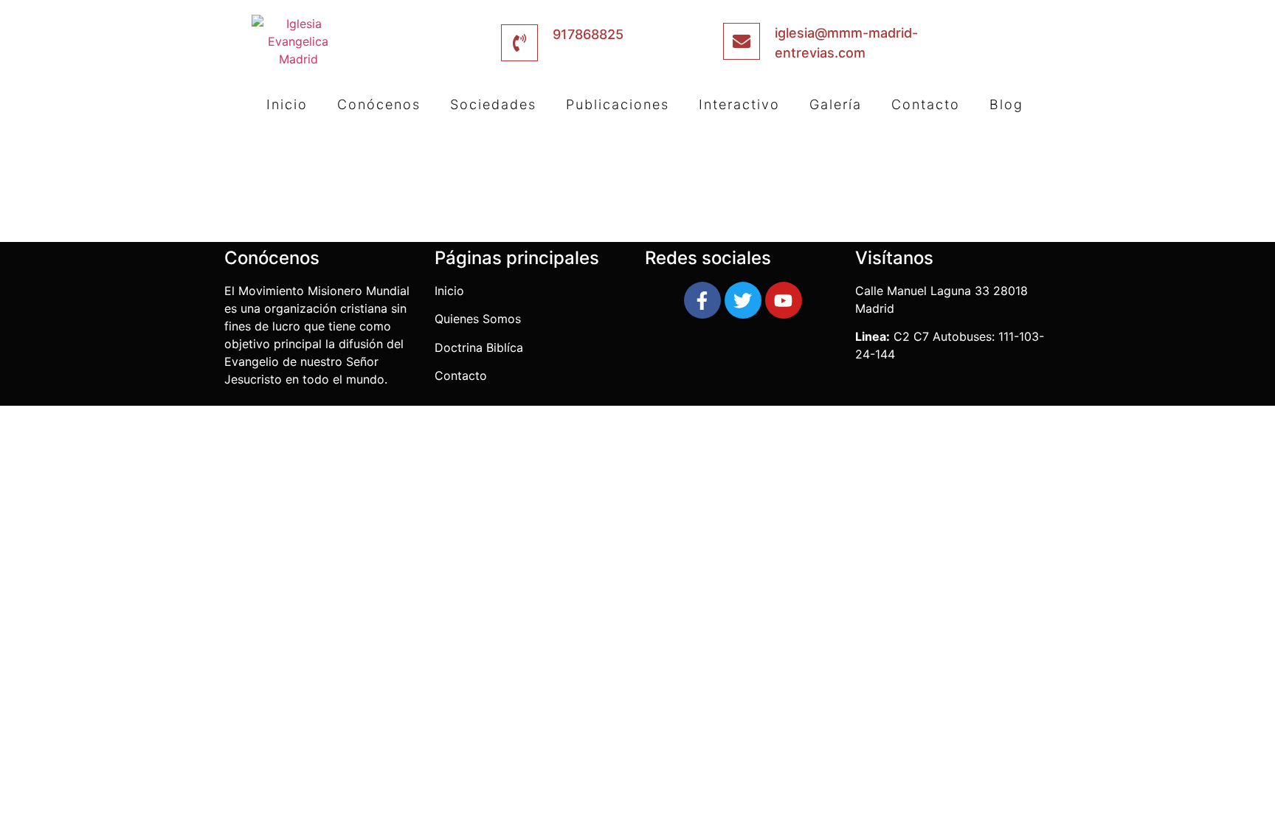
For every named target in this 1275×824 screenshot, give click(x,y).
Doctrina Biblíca (479, 347)
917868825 (588, 34)
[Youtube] (783, 300)
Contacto (925, 104)
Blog (1006, 104)
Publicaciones (617, 104)
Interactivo (739, 104)
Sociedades (493, 104)
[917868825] (519, 42)
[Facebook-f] (702, 300)
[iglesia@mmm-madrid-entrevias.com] (741, 41)
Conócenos (379, 104)
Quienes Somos (480, 318)
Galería (835, 104)
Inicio (287, 104)
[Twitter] (743, 300)
